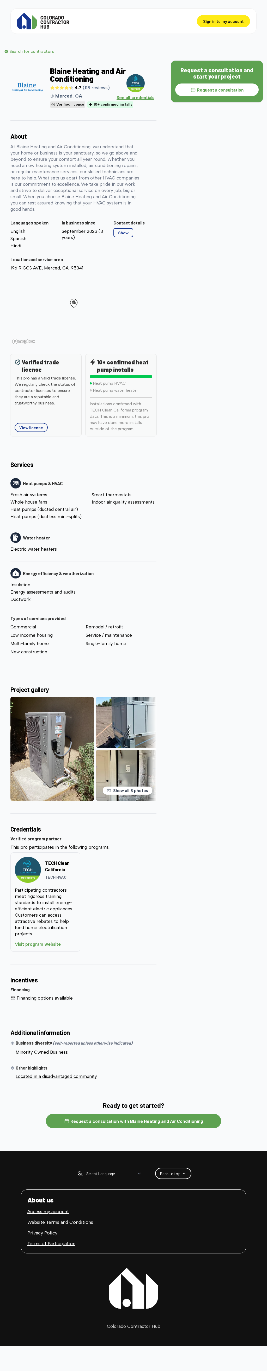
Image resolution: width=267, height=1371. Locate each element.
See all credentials (135, 97)
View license (31, 427)
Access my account (48, 1211)
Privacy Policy (42, 1233)
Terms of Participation (51, 1243)
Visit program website (45, 944)
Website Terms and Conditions (60, 1222)
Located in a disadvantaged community (56, 1076)
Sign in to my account (223, 21)
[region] (83, 309)
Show (123, 232)
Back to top (170, 1173)
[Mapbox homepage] (23, 341)
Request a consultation (220, 89)
